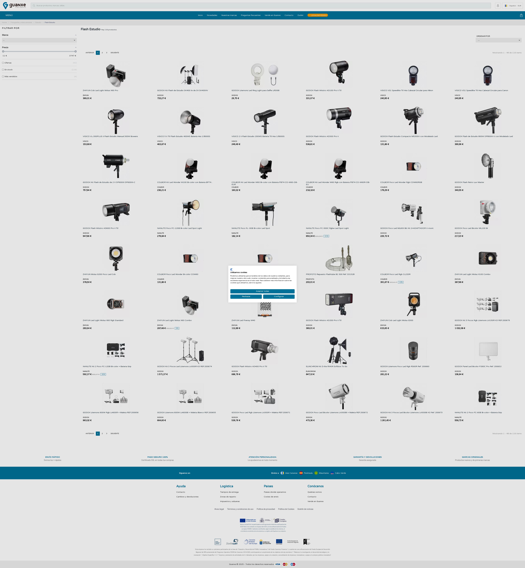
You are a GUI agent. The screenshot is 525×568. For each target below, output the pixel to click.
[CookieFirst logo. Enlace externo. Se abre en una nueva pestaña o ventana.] (231, 269)
